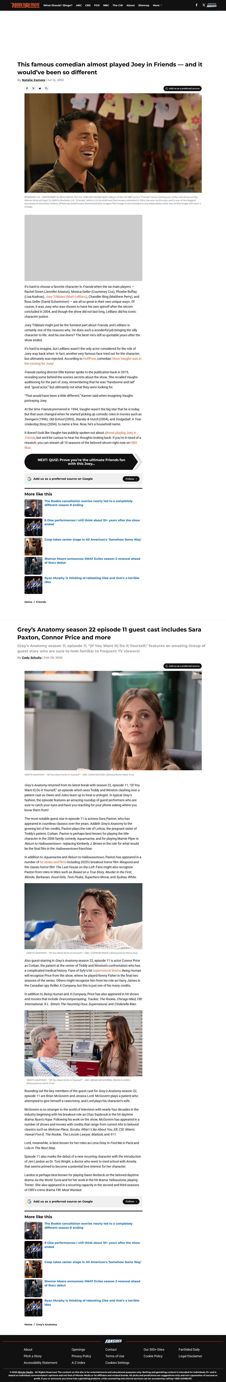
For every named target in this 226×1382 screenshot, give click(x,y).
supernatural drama (107, 970)
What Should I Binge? (57, 5)
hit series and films (53, 862)
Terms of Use (114, 1356)
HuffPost (89, 358)
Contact (111, 1349)
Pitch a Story (33, 1356)
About (130, 5)
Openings (78, 1349)
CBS (88, 5)
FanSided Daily (189, 1349)
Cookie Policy (153, 1356)
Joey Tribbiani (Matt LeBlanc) (66, 296)
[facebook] (196, 5)
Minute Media (25, 1372)
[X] (203, 5)
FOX (97, 5)
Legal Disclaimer (190, 1356)
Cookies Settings (117, 1363)
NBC (106, 5)
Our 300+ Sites (154, 1349)
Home (28, 602)
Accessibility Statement (40, 1363)
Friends (41, 602)
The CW (118, 5)
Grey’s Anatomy (46, 1324)
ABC (79, 5)
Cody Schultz (32, 657)
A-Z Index (78, 1363)
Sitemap (143, 5)
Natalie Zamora (33, 80)
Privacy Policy (81, 1356)
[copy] (46, 88)
